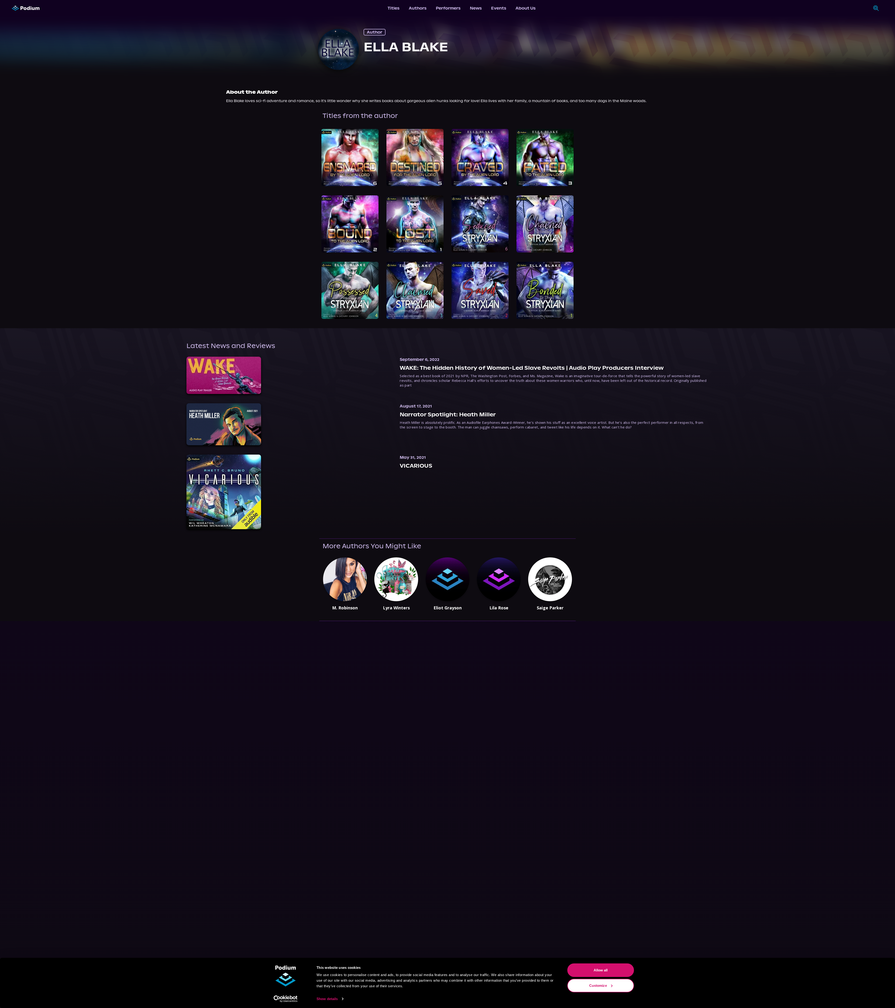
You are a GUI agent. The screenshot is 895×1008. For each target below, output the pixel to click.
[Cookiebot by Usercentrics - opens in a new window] (285, 998)
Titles (393, 8)
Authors (418, 8)
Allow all (601, 970)
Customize (598, 985)
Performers (448, 8)
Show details (327, 999)
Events (498, 8)
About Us (526, 8)
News (476, 8)
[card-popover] (350, 157)
